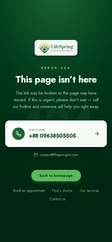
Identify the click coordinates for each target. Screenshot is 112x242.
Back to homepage (56, 175)
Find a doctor (62, 190)
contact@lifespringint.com (59, 154)
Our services (89, 190)
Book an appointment (29, 190)
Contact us (57, 198)
